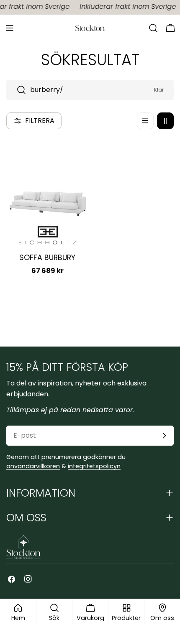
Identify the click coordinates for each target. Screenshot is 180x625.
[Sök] (153, 28)
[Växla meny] (9, 28)
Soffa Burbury (47, 258)
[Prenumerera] (164, 435)
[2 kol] (165, 120)
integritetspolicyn (94, 466)
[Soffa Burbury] (47, 180)
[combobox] (90, 90)
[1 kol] (145, 120)
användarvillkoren (33, 466)
